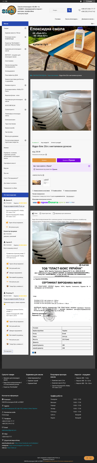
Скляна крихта (9, 109)
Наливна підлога (10, 85)
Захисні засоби (9, 128)
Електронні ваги (10, 119)
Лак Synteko (9, 132)
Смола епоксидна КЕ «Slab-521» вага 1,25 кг (14, 314)
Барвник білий (32, 383)
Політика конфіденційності (66, 461)
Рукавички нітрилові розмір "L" (15, 253)
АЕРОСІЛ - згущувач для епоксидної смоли (12, 56)
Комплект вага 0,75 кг (59, 383)
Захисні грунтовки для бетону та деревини (14, 80)
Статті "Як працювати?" (11, 178)
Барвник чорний (33, 380)
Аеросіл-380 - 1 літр (82, 378)
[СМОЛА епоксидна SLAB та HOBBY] (9, 10)
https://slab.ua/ (11, 448)
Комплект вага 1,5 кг (58, 380)
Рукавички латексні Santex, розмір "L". (14, 310)
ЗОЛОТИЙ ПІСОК (10, 105)
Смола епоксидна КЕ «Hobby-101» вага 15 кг (15, 211)
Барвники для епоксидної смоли (13, 50)
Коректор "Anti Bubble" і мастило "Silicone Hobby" (12, 44)
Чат (90, 458)
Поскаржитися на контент (51, 461)
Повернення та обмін (10, 188)
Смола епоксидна (71, 19)
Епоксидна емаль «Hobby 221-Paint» (14, 90)
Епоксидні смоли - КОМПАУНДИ (10, 38)
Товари (6, 28)
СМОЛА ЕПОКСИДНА (39, 75)
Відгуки (6, 168)
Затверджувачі (10, 71)
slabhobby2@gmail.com (9, 430)
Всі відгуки (7, 351)
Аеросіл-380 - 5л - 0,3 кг (83, 380)
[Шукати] (69, 10)
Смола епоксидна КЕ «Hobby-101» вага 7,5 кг (15, 215)
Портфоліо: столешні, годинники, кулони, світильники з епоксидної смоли (12, 155)
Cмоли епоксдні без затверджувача (11, 66)
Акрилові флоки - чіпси (12, 95)
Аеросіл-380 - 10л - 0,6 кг (84, 383)
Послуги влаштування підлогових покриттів (12, 141)
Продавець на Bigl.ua (48, 459)
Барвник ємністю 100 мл (12, 33)
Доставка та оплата (10, 183)
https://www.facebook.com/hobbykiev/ (26, 443)
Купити (44, 160)
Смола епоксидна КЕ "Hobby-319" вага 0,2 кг (15, 257)
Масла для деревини (11, 136)
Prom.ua (57, 457)
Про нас (6, 173)
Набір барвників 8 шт (34, 378)
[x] (35, 353)
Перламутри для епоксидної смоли (14, 100)
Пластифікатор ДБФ (11, 75)
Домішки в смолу (87, 19)
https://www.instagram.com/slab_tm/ (20, 445)
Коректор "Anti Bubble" (11, 387)
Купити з (65, 160)
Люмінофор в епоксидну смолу (12, 114)
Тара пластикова (53, 75)
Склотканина (9, 61)
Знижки (6, 147)
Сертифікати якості (10, 163)
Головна (57, 19)
